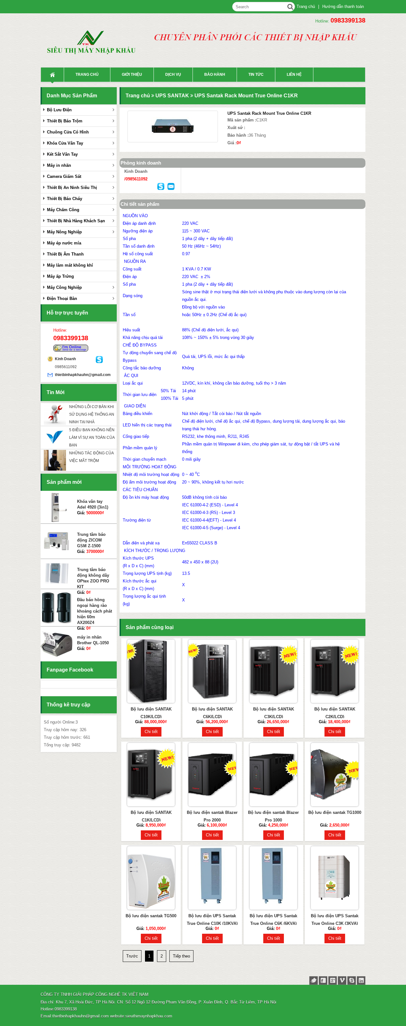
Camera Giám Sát (64, 176)
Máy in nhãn (59, 165)
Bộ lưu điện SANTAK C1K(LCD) (151, 816)
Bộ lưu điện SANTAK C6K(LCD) (212, 713)
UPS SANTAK (172, 95)
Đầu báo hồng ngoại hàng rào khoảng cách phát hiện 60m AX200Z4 (94, 608)
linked (361, 980)
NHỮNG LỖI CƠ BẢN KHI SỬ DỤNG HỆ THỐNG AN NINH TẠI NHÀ (91, 414)
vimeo (342, 980)
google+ (332, 980)
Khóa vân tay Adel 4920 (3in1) (92, 502)
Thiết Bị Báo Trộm (64, 121)
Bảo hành (214, 74)
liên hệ (294, 74)
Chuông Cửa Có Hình (68, 132)
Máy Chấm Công (63, 209)
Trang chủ (306, 6)
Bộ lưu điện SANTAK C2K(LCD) (334, 713)
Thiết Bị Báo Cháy (64, 198)
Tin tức (256, 74)
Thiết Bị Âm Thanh (65, 254)
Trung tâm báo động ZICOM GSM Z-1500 (91, 538)
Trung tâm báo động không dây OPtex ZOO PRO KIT (93, 576)
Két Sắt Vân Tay (62, 154)
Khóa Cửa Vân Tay (65, 143)
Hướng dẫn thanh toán (343, 6)
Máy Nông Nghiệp (64, 232)
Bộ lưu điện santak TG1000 (334, 812)
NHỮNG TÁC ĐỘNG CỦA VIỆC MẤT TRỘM (91, 457)
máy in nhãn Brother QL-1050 (93, 638)
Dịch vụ (173, 74)
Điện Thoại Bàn (62, 298)
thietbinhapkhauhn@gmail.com (75, 375)
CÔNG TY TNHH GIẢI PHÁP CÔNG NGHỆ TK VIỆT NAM (94, 994)
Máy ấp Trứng (60, 276)
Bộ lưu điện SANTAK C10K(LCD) (151, 713)
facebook (323, 980)
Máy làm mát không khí (70, 265)
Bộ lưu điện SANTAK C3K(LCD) (273, 713)
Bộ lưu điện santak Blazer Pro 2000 (212, 816)
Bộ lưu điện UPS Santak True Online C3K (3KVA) (334, 919)
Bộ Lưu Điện (59, 109)
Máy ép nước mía (64, 243)
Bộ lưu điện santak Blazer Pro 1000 (273, 816)
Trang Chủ (52, 75)
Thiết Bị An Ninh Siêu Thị (72, 187)
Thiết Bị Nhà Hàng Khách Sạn (76, 220)
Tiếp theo (181, 956)
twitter (313, 980)
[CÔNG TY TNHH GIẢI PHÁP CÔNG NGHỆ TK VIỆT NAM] (94, 45)
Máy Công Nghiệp (64, 287)
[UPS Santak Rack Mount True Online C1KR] (173, 126)
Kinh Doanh (65, 359)
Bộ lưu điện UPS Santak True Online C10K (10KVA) (212, 919)
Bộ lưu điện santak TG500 (151, 915)
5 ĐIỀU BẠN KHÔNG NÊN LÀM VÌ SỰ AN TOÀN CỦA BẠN (92, 437)
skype (351, 980)
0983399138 (348, 20)
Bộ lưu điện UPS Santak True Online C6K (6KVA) (273, 919)
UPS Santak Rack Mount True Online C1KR (246, 95)
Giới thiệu (132, 74)
